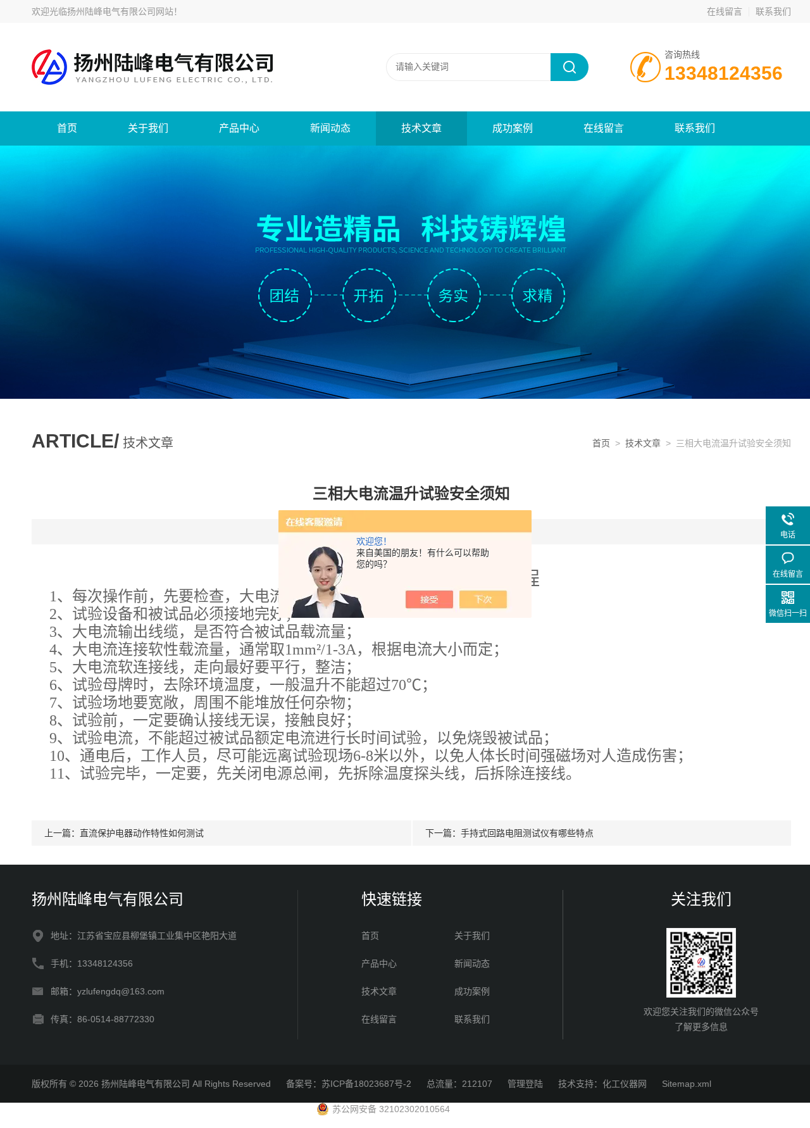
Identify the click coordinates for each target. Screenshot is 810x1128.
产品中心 (239, 128)
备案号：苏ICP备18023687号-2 (348, 1084)
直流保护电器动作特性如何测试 (142, 833)
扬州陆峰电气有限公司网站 (120, 11)
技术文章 (421, 128)
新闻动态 (330, 128)
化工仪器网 (624, 1084)
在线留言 (724, 11)
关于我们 (148, 128)
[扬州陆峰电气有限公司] (183, 66)
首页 (67, 128)
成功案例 (512, 128)
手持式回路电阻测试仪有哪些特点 (527, 833)
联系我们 (773, 11)
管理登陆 (525, 1084)
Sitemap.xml (686, 1084)
